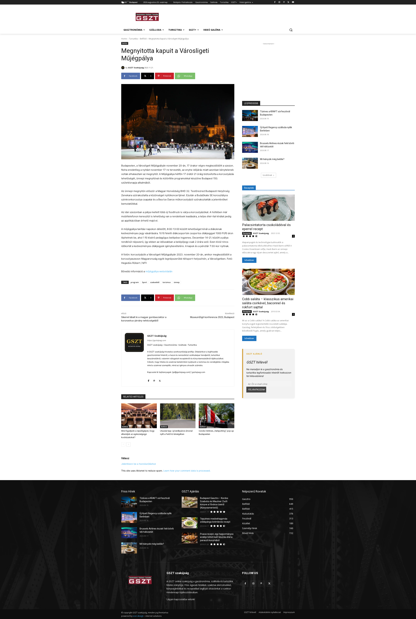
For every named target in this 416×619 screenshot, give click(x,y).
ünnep (177, 282)
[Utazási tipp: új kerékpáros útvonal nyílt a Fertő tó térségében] (178, 415)
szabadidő (154, 282)
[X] (288, 2)
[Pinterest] (284, 2)
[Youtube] (293, 2)
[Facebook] (275, 2)
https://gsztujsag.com (156, 340)
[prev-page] (123, 444)
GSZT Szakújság (136, 67)
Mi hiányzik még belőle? (272, 159)
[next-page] (128, 444)
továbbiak (267, 175)
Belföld (143, 38)
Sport (144, 282)
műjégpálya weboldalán (158, 271)
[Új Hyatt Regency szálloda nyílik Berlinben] (250, 131)
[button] (291, 30)
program (135, 282)
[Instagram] (279, 2)
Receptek (247, 233)
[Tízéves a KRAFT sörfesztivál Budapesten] (250, 115)
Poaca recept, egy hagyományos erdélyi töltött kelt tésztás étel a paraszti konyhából (217, 537)
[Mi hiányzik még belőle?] (250, 163)
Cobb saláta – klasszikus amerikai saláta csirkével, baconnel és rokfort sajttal (267, 303)
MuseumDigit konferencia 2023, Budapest (212, 317)
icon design (138, 616)
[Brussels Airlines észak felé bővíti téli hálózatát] (250, 147)
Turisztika (133, 38)
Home (124, 38)
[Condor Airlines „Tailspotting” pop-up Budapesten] (216, 415)
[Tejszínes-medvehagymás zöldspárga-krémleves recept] (189, 522)
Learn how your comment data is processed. (187, 470)
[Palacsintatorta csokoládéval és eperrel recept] (268, 208)
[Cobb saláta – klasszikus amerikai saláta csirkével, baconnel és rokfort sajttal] (268, 282)
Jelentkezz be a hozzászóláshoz (138, 463)
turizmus (167, 282)
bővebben (249, 260)
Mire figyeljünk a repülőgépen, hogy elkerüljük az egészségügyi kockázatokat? (137, 434)
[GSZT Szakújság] (123, 67)
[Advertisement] (232, 16)
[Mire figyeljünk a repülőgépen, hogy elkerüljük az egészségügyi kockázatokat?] (139, 415)
